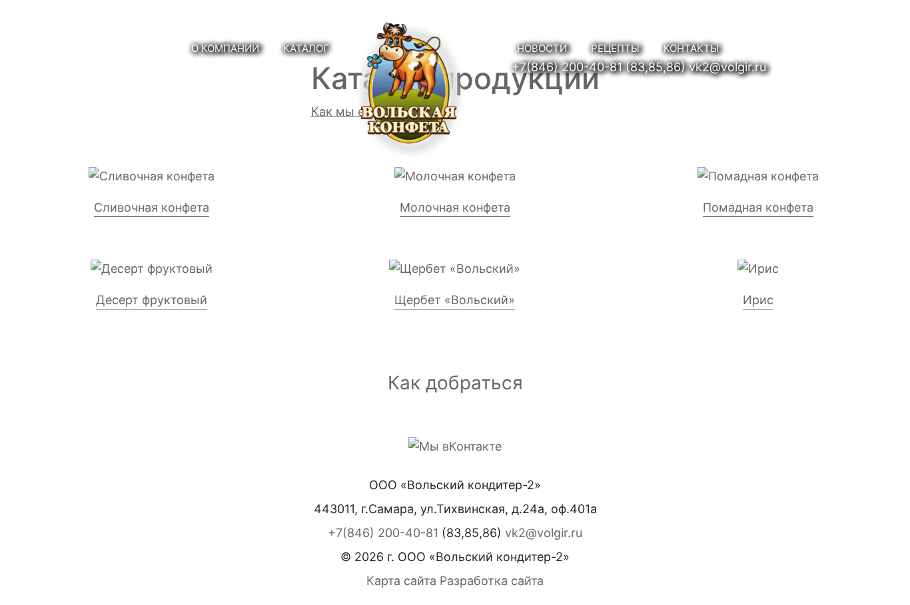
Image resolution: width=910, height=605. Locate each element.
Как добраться (455, 382)
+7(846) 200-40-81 (567, 67)
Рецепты (615, 48)
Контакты (691, 48)
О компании (225, 48)
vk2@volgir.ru (727, 67)
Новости (542, 48)
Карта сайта (401, 581)
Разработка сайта (492, 581)
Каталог (306, 48)
